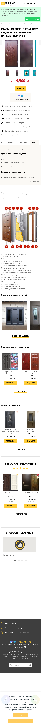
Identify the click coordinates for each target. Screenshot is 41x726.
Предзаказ (10, 383)
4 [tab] (26, 560)
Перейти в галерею (20, 336)
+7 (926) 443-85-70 (27, 4)
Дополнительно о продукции (17, 632)
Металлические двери (14, 628)
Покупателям (10, 623)
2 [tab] (19, 560)
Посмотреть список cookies (20, 721)
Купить (20, 88)
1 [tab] (15, 560)
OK (20, 715)
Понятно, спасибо (32, 19)
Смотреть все (20, 391)
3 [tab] (22, 560)
